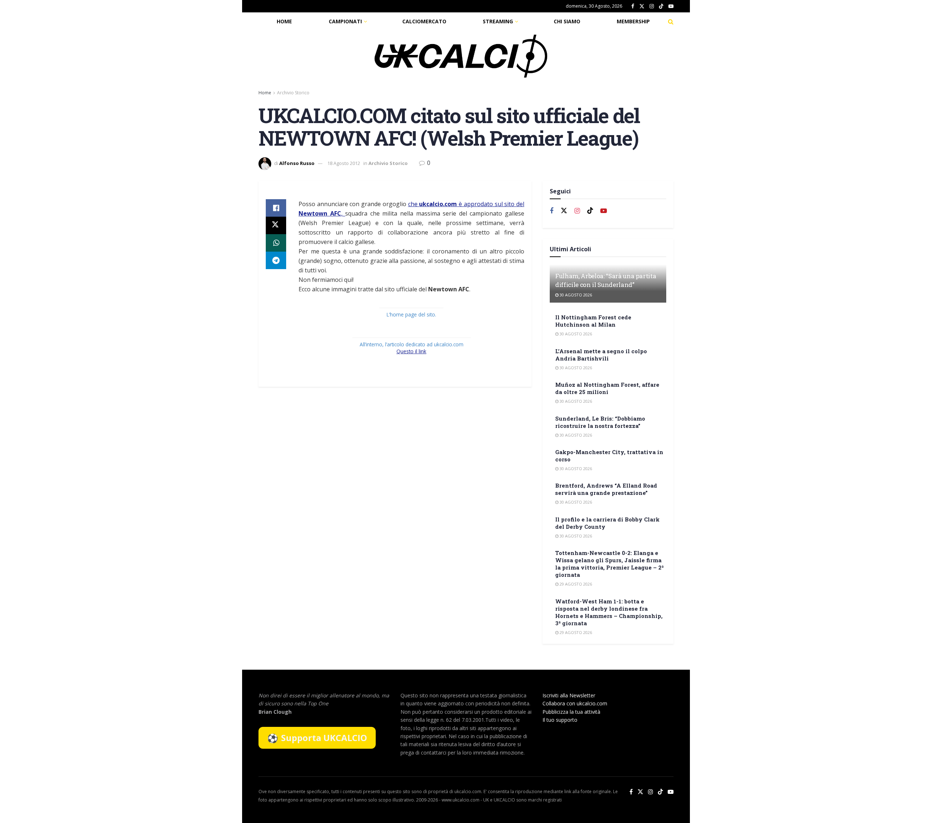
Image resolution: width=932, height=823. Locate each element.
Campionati (345, 21)
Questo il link (411, 351)
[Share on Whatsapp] (276, 243)
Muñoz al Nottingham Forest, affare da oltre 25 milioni (607, 388)
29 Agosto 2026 (575, 584)
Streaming (498, 21)
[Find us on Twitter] (641, 6)
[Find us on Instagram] (651, 6)
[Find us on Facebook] (632, 6)
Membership (633, 21)
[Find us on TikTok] (661, 6)
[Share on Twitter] (276, 225)
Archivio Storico (293, 93)
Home (284, 21)
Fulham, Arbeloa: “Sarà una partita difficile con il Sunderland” (605, 280)
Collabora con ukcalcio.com (574, 703)
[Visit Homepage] (461, 56)
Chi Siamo (567, 21)
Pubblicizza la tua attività (571, 711)
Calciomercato (424, 21)
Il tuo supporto (559, 719)
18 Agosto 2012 (343, 163)
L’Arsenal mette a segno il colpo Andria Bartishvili (601, 354)
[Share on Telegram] (276, 260)
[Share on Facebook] (276, 208)
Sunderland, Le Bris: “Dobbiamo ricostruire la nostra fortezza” (600, 422)
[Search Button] (671, 21)
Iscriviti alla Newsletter (568, 695)
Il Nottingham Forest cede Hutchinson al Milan (593, 321)
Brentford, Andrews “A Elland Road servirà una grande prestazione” (606, 489)
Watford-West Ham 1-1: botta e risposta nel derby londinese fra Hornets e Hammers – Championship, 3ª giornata (609, 612)
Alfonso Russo (297, 163)
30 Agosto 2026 (575, 295)
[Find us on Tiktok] (590, 210)
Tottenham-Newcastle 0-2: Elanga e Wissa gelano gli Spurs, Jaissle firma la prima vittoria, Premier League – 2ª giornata (609, 563)
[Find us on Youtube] (671, 6)
